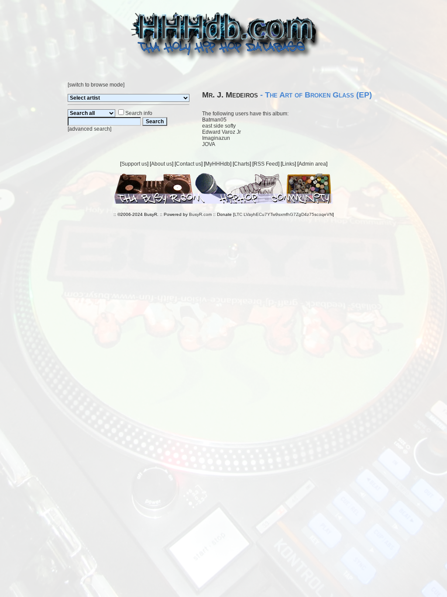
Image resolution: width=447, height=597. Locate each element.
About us (161, 164)
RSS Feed (266, 164)
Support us (134, 164)
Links (288, 164)
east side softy (219, 126)
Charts (242, 164)
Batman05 (214, 120)
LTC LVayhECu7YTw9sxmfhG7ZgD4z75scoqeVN (283, 214)
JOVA (208, 144)
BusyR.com (200, 214)
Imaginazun (216, 138)
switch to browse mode (96, 85)
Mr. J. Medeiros (230, 94)
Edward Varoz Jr (221, 132)
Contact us (188, 164)
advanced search (89, 129)
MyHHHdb (217, 164)
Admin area (312, 164)
